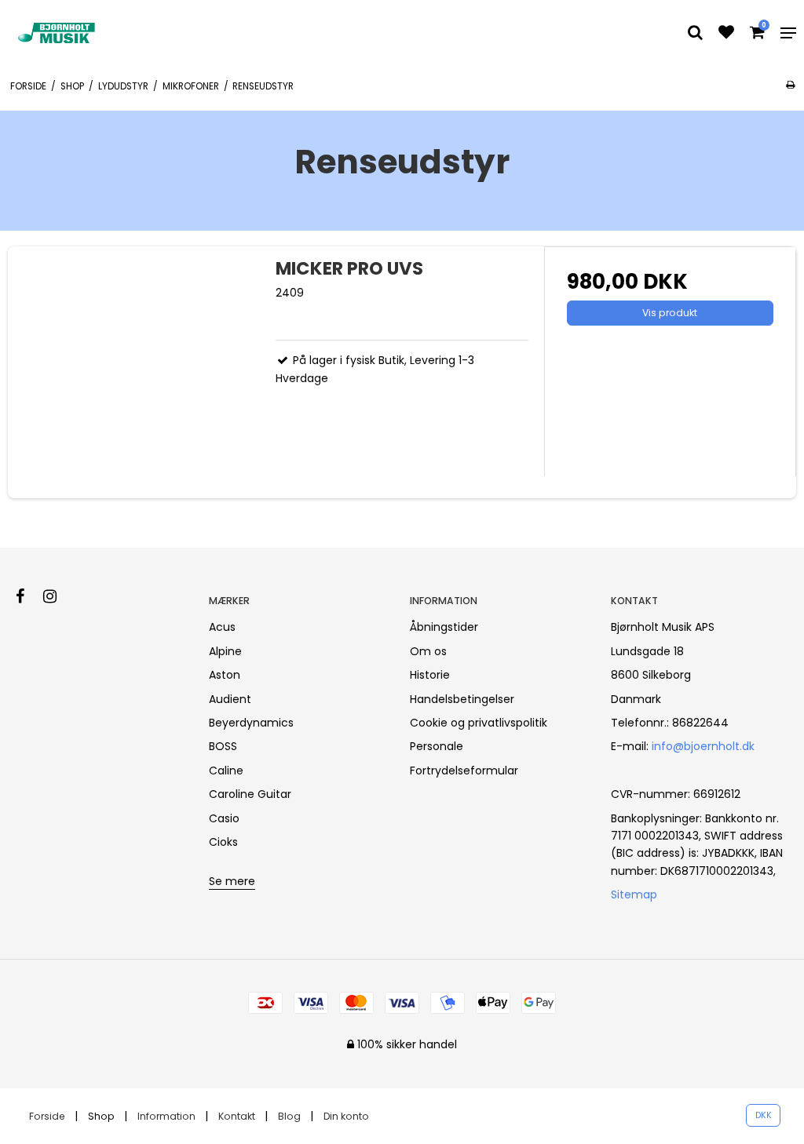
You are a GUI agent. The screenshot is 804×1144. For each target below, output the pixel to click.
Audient (230, 699)
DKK (763, 1115)
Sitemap (634, 894)
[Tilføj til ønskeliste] (726, 34)
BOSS (223, 746)
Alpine (225, 651)
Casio (224, 818)
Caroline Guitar (250, 794)
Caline (226, 770)
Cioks (223, 842)
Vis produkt (669, 312)
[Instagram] (57, 596)
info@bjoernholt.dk (703, 746)
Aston (224, 675)
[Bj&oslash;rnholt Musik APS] (58, 33)
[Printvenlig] (790, 84)
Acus (222, 627)
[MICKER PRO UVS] (134, 372)
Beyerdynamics (251, 722)
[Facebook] (28, 596)
